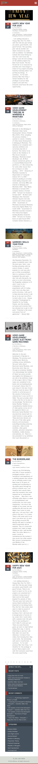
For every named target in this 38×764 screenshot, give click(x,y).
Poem (28, 467)
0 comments (16, 32)
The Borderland (21, 459)
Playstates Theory (13, 741)
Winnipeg (20, 126)
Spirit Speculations (19, 463)
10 (31, 662)
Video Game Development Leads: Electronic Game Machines (22, 338)
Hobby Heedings (13, 731)
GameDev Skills (20, 255)
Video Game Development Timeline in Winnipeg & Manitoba (19, 112)
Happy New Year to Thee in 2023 (16, 719)
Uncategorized (23, 30)
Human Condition (21, 467)
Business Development (24, 35)
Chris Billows (18, 27)
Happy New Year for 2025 (21, 567)
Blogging (15, 35)
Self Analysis (21, 257)
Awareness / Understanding (24, 34)
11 (7, 664)
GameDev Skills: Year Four (20, 243)
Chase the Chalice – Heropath (17, 717)
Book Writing (19, 124)
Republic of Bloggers (14, 745)
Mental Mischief (12, 736)
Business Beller (18, 29)
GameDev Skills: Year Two (22, 709)
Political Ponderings (14, 743)
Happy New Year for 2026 (21, 24)
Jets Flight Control (13, 734)
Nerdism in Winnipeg (19, 121)
